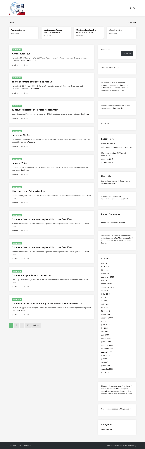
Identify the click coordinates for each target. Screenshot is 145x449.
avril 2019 (104, 280)
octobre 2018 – (19, 163)
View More (132, 22)
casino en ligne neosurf (110, 67)
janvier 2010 (105, 314)
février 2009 (106, 338)
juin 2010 (104, 297)
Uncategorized (17, 49)
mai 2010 (104, 301)
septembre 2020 (107, 277)
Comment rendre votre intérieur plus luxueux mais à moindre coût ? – (47, 303)
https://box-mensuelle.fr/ (123, 238)
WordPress (120, 446)
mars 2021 (105, 267)
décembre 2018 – (116, 30)
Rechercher (105, 49)
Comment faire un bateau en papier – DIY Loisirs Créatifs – (42, 219)
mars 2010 (105, 308)
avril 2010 (104, 304)
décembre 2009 (107, 318)
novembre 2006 (107, 369)
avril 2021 (104, 263)
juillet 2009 (105, 325)
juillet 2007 (105, 355)
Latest (11, 22)
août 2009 (105, 321)
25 (28, 325)
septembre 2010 (107, 287)
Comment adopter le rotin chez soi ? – (31, 275)
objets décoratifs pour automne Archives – (33, 81)
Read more (31, 60)
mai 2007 (104, 362)
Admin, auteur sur (18, 30)
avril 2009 (105, 335)
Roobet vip (105, 123)
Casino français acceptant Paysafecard (115, 409)
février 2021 (105, 270)
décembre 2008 (107, 345)
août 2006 (105, 372)
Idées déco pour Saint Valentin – (28, 191)
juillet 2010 (105, 294)
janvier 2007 (106, 366)
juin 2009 (104, 328)
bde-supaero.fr (109, 184)
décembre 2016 (107, 284)
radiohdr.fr (27, 446)
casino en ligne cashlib (113, 108)
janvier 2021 (105, 274)
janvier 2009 (106, 342)
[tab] (11, 22)
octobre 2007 (106, 352)
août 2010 (105, 291)
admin (16, 65)
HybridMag (132, 446)
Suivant (36, 325)
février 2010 (105, 311)
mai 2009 (104, 331)
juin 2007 (104, 359)
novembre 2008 (107, 349)
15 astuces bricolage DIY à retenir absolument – (36, 109)
